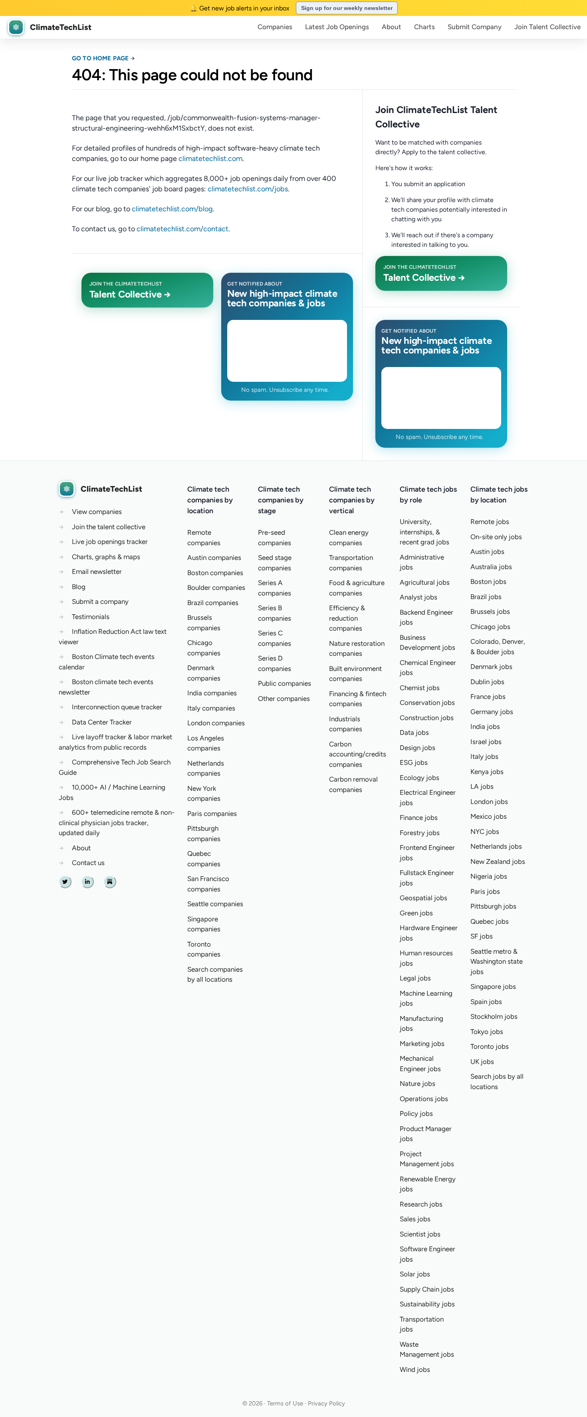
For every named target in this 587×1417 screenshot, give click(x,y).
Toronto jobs (489, 1046)
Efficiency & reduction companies (347, 618)
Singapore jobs (493, 986)
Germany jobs (491, 712)
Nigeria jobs (488, 876)
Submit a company (100, 601)
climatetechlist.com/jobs (248, 189)
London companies (216, 723)
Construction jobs (427, 718)
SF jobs (481, 936)
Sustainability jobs (427, 1304)
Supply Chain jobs (427, 1289)
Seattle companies (215, 904)
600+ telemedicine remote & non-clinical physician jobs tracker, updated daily (117, 822)
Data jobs (414, 732)
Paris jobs (485, 891)
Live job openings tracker (110, 542)
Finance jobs (419, 818)
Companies (275, 27)
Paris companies (212, 814)
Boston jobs (488, 581)
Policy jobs (416, 1113)
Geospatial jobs (423, 898)
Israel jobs (486, 742)
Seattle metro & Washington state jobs (496, 961)
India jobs (485, 726)
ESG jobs (414, 762)
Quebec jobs (489, 921)
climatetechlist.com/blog (172, 208)
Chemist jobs (420, 688)
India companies (212, 693)
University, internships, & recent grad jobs (424, 532)
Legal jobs (415, 978)
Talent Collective (547, 27)
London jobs (489, 802)
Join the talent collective (108, 527)
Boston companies (215, 573)
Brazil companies (212, 603)
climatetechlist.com (210, 158)
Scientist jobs (420, 1234)
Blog (78, 587)
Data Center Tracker (102, 722)
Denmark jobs (491, 667)
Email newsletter (97, 572)
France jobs (488, 697)
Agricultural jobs (425, 582)
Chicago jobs (490, 627)
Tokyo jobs (486, 1032)
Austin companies (214, 558)
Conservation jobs (427, 703)
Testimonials (90, 617)
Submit (475, 27)
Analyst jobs (418, 597)
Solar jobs (415, 1274)
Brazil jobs (486, 597)
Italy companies (211, 708)
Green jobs (416, 913)
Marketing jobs (422, 1044)
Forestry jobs (420, 833)
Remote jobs (489, 522)
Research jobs (421, 1204)
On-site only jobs (496, 537)
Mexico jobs (488, 816)
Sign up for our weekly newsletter (347, 8)
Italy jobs (484, 756)
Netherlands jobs (496, 846)
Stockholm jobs (494, 1016)
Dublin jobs (487, 682)
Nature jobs (417, 1084)
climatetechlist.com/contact (182, 228)
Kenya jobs (487, 772)
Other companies (284, 699)
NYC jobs (484, 832)
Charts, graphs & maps (106, 557)
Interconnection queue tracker (117, 707)
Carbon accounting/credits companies (357, 754)
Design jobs (417, 748)
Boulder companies (216, 587)
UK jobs (482, 1062)
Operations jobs (424, 1099)
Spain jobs (486, 1002)
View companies (97, 512)
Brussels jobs (490, 611)
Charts (424, 27)
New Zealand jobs (497, 861)
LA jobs (482, 786)
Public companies (284, 683)
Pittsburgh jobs (493, 906)
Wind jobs (415, 1369)
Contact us (88, 863)
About (391, 27)
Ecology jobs (419, 778)
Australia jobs (491, 567)
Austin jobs (487, 552)
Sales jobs (415, 1219)
